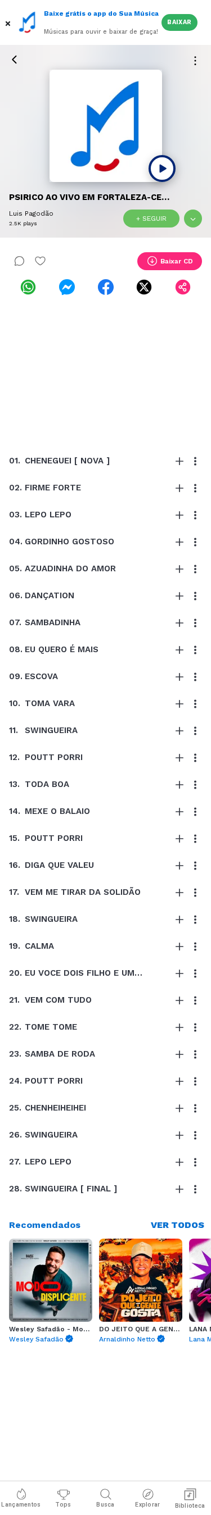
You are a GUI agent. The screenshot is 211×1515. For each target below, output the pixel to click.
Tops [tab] (63, 1504)
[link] (28, 287)
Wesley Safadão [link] (36, 1339)
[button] (9, 22)
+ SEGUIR (151, 218)
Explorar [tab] (147, 1504)
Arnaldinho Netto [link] (127, 1339)
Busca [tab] (105, 1504)
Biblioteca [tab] (190, 1505)
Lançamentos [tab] (21, 1504)
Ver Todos (177, 1225)
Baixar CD (176, 261)
